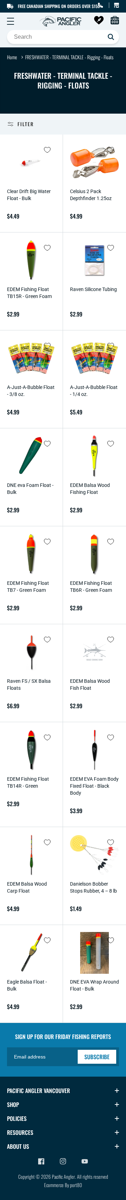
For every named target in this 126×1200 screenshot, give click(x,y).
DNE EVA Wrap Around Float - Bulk (94, 985)
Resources (20, 1132)
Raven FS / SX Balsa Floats (29, 684)
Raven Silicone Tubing (93, 289)
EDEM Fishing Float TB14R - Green (28, 782)
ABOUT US (18, 1146)
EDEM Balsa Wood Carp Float (27, 887)
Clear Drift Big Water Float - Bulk (29, 195)
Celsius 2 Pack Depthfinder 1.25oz (91, 195)
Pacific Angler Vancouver (38, 1090)
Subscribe (97, 1057)
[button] (10, 21)
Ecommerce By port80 (63, 1184)
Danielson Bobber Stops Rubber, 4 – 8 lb (93, 887)
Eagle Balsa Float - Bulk (27, 985)
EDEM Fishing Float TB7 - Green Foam (28, 586)
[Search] (111, 37)
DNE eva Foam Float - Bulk (30, 488)
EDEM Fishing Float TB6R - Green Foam (91, 586)
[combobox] (63, 37)
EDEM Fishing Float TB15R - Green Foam (29, 292)
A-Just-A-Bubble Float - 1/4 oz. (94, 390)
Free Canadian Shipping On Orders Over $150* (60, 6)
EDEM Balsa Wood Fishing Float (90, 488)
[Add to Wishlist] (47, 150)
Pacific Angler (63, 1176)
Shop (13, 1104)
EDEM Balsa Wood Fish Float (90, 684)
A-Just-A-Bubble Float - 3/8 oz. (31, 390)
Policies (17, 1118)
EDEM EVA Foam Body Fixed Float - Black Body (94, 786)
